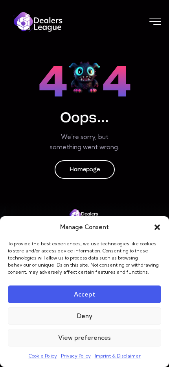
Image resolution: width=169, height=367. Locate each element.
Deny (84, 316)
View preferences (84, 337)
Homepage (85, 170)
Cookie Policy (43, 356)
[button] (157, 227)
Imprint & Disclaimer (118, 356)
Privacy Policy (76, 356)
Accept (84, 294)
